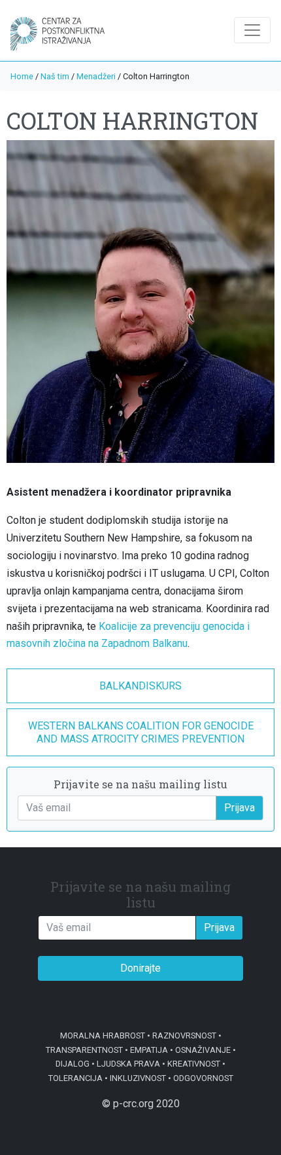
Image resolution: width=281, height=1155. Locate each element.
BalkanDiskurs (140, 686)
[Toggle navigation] (252, 30)
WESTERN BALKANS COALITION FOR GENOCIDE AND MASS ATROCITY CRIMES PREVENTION (141, 732)
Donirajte (140, 968)
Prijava (239, 807)
